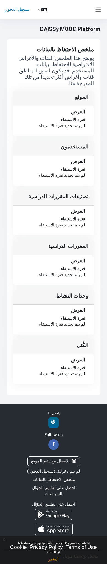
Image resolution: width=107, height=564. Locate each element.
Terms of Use (81, 547)
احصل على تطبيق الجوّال (53, 487)
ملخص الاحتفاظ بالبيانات (53, 479)
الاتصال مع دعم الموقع (50, 461)
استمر (53, 559)
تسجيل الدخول (17, 9)
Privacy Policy (46, 547)
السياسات (53, 493)
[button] (42, 9)
